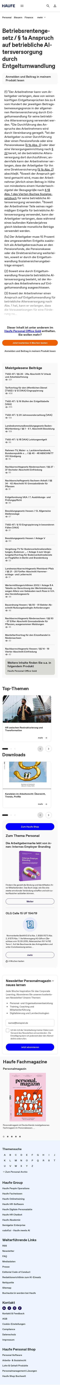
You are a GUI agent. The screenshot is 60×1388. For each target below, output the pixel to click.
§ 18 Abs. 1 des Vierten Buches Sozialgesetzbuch (28, 194)
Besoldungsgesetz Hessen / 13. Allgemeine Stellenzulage (28, 512)
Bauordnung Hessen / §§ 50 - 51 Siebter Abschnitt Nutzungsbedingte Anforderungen (29, 606)
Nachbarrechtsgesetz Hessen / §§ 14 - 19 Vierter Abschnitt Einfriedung (27, 650)
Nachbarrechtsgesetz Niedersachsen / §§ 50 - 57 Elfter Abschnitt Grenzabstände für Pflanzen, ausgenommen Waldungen (29, 621)
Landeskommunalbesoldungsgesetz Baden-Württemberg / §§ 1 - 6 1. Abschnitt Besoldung (29, 427)
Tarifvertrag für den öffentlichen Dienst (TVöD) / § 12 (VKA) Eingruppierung (26, 389)
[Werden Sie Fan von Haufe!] (20, 1308)
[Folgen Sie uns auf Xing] (9, 1308)
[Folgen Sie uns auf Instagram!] (14, 1308)
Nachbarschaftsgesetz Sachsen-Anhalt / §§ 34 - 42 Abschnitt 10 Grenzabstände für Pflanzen (28, 483)
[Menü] (22, 6)
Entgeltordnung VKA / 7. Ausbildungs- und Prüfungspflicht (28, 499)
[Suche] (48, 6)
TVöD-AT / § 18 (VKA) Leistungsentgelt (26, 439)
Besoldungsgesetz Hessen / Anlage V (25, 538)
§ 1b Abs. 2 (45, 169)
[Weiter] (49, 749)
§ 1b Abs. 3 (33, 145)
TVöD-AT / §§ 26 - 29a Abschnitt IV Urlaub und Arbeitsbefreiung (28, 375)
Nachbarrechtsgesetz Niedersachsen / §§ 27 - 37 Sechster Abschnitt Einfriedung (30, 468)
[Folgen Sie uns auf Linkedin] (4, 1308)
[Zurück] (40, 749)
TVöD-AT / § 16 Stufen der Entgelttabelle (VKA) (27, 403)
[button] (30, 343)
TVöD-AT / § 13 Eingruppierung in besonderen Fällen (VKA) (29, 526)
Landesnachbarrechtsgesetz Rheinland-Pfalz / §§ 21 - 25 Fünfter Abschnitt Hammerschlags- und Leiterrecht (29, 571)
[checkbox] (7, 1030)
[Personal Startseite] (9, 5)
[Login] (55, 6)
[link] (7, 17)
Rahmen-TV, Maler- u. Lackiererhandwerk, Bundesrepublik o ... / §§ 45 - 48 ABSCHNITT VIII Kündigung (29, 453)
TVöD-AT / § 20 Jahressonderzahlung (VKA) (28, 414)
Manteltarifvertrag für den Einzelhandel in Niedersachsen (27, 636)
